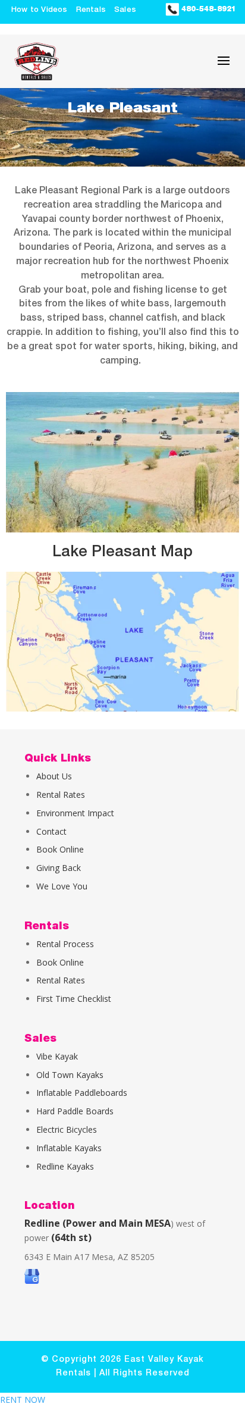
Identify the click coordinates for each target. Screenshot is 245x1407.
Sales (125, 10)
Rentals (91, 10)
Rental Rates (60, 794)
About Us (54, 776)
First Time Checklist (73, 998)
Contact (51, 831)
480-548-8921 (207, 9)
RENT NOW (22, 1399)
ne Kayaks (74, 1166)
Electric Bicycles (66, 1129)
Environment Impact (75, 813)
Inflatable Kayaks (69, 1148)
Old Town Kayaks (69, 1074)
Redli (45, 1166)
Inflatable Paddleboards (81, 1092)
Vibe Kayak (57, 1056)
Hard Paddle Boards (75, 1111)
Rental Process (65, 944)
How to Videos (39, 10)
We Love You (61, 886)
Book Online (60, 849)
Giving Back (58, 867)
